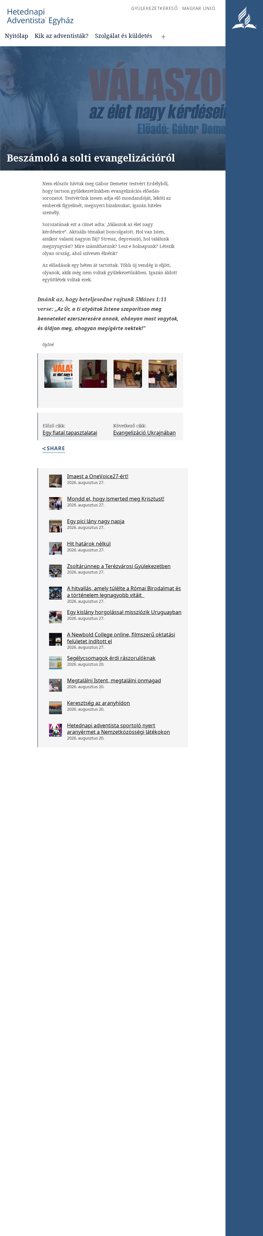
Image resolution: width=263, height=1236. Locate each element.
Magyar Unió (199, 8)
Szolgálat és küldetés (123, 35)
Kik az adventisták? (62, 35)
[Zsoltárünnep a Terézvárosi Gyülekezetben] (55, 571)
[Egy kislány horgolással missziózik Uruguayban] (55, 616)
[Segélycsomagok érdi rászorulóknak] (55, 662)
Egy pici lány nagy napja (95, 521)
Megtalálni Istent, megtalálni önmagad (114, 680)
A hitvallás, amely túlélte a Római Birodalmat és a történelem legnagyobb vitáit (124, 592)
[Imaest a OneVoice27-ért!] (55, 481)
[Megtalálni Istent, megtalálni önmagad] (55, 685)
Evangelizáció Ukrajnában (144, 432)
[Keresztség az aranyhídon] (55, 707)
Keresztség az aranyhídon (98, 702)
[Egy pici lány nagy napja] (55, 526)
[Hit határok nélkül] (55, 548)
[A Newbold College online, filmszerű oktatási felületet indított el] (55, 639)
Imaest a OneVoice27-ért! (97, 476)
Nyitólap (16, 35)
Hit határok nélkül (89, 543)
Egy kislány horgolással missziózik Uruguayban (124, 612)
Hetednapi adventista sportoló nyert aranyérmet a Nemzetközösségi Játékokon (118, 729)
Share (56, 449)
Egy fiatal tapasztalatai (70, 432)
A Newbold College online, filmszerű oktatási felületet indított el (121, 638)
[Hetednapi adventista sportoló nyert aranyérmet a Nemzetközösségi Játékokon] (55, 730)
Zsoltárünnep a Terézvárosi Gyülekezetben (119, 566)
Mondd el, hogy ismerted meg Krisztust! (115, 498)
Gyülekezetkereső (154, 8)
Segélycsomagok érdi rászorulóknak (111, 658)
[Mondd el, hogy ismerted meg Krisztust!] (55, 503)
